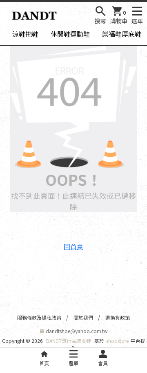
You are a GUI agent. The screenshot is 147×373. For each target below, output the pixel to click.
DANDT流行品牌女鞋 (68, 340)
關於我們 (83, 317)
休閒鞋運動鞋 (70, 34)
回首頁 (73, 246)
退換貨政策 (117, 317)
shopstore (117, 340)
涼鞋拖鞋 (25, 34)
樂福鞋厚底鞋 (121, 34)
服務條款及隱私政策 (39, 317)
